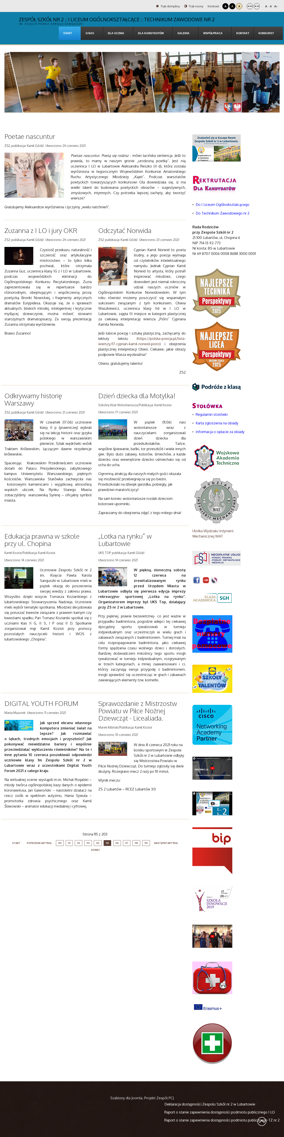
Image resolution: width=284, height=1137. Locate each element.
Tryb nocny (195, 6)
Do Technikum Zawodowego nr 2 (222, 213)
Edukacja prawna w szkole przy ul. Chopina (42, 540)
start (16, 843)
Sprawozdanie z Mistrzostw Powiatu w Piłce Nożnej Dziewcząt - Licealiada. (137, 710)
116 (117, 843)
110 (59, 843)
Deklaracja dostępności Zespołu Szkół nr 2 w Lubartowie (209, 1104)
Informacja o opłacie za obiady (220, 432)
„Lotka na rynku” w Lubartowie (125, 540)
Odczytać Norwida (124, 230)
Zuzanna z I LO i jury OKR (40, 230)
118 (136, 843)
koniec (95, 850)
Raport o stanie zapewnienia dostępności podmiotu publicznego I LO (219, 1112)
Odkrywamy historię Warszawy (33, 399)
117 (126, 843)
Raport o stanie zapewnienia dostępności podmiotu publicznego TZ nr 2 (222, 1120)
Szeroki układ (257, 6)
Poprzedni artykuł (39, 843)
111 (69, 843)
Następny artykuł (166, 843)
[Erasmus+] (207, 1006)
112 (78, 843)
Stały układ (250, 6)
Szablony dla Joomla (126, 1098)
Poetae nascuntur (29, 136)
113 (88, 843)
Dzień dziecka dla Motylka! (137, 395)
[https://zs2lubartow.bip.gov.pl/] (212, 850)
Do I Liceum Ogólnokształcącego (222, 204)
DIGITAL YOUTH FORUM (41, 703)
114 (97, 843)
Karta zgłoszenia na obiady (217, 423)
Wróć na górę (261, 1121)
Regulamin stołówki (212, 414)
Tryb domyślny (170, 6)
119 (146, 843)
